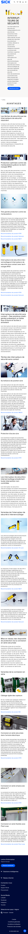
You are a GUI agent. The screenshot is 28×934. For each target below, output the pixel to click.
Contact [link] (3, 885)
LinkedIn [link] (3, 898)
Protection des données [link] (14, 927)
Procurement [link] (4, 890)
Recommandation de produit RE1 (11, 712)
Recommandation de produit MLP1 (11, 239)
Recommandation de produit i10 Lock (12, 548)
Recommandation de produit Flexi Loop (13, 844)
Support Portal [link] (5, 888)
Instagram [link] (3, 902)
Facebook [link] (3, 900)
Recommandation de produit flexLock (12, 236)
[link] (5, 2)
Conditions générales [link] (14, 922)
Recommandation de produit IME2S (11, 413)
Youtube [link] (3, 905)
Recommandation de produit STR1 (11, 234)
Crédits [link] (14, 919)
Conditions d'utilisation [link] (14, 924)
